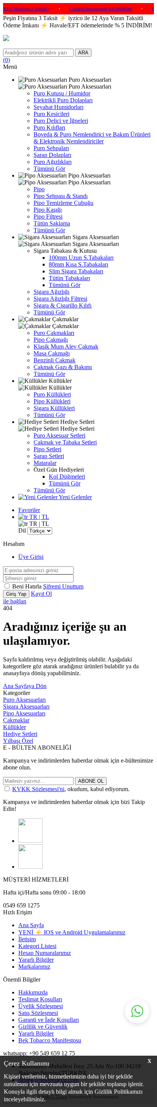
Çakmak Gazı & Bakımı (63, 367)
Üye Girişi (30, 557)
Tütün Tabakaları (69, 278)
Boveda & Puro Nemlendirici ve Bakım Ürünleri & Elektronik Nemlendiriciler (92, 137)
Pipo (39, 189)
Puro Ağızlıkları (53, 162)
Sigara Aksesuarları (26, 706)
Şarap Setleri (49, 456)
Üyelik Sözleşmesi (40, 1006)
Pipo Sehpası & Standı (61, 196)
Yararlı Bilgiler (36, 959)
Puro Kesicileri (51, 114)
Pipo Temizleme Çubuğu (63, 203)
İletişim (27, 939)
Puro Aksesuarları (24, 699)
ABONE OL (91, 781)
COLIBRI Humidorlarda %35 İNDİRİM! (95, 9)
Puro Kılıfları (49, 127)
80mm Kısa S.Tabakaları (78, 264)
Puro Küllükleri (52, 394)
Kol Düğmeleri (67, 476)
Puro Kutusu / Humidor (62, 93)
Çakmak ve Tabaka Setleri (65, 442)
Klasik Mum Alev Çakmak (66, 346)
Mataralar (45, 463)
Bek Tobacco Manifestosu (49, 1040)
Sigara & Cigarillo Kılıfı (62, 305)
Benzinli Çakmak (54, 360)
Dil (22, 530)
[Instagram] (30, 840)
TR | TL (38, 517)
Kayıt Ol (41, 593)
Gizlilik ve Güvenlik (42, 1026)
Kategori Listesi (37, 946)
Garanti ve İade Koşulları (48, 1020)
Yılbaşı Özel (18, 740)
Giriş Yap (16, 594)
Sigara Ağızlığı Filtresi (60, 298)
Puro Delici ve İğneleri (61, 120)
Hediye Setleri (20, 734)
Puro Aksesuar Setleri (59, 435)
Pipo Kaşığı (48, 209)
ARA (83, 53)
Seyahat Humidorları (58, 107)
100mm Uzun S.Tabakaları (81, 257)
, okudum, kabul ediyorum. (71, 789)
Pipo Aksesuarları (24, 713)
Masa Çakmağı (52, 353)
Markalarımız (34, 966)
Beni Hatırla (27, 586)
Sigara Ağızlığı (51, 292)
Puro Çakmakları (54, 333)
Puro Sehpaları (51, 148)
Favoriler (29, 510)
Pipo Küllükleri (52, 401)
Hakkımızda (33, 992)
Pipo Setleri (47, 449)
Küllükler (14, 727)
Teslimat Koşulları (40, 999)
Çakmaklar (16, 720)
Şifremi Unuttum (63, 586)
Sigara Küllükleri (54, 408)
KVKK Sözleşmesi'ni (38, 789)
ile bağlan (14, 601)
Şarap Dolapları (52, 155)
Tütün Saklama (52, 223)
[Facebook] (30, 866)
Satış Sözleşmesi (38, 1013)
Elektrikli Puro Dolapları (63, 100)
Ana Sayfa (31, 925)
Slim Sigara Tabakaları (76, 271)
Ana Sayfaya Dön (24, 686)
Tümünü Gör (49, 168)
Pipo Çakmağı (51, 339)
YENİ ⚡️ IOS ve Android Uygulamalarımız (71, 932)
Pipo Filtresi (48, 216)
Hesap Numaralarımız (44, 953)
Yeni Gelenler (75, 497)
